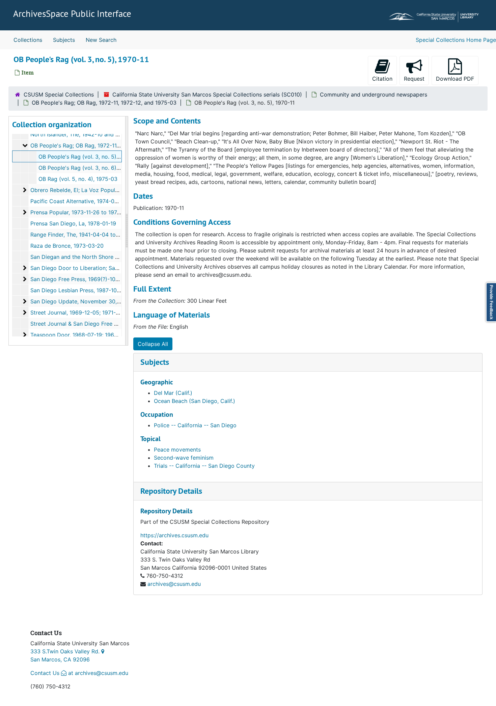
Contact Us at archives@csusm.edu (79, 673)
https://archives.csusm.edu (174, 535)
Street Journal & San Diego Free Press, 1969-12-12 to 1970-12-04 (114, 323)
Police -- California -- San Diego (195, 425)
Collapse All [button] (153, 344)
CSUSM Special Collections (59, 94)
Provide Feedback (491, 302)
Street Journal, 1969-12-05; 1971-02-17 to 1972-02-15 (99, 312)
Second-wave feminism (184, 457)
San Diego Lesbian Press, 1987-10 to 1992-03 (88, 290)
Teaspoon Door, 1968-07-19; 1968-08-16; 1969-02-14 (98, 334)
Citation (382, 78)
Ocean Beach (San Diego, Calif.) (194, 401)
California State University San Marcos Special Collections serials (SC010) (207, 94)
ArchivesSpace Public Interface (72, 13)
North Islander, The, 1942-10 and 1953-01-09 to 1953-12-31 (106, 134)
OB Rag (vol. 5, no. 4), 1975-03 (77, 178)
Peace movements (177, 449)
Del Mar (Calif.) (173, 392)
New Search (101, 39)
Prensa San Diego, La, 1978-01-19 (73, 223)
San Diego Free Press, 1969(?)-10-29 (77, 279)
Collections (27, 39)
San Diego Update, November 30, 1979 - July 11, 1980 (99, 301)
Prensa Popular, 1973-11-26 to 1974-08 (79, 212)
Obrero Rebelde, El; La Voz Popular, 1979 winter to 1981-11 (105, 190)
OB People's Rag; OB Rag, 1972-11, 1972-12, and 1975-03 (104, 102)
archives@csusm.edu (174, 583)
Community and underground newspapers (373, 94)
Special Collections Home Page (456, 39)
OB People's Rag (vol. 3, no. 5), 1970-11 (88, 156)
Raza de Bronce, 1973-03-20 (67, 245)
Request (416, 78)
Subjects (64, 39)
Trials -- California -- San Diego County (204, 465)
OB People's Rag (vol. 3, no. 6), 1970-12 (89, 167)
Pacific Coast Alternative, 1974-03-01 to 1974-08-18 (97, 201)
